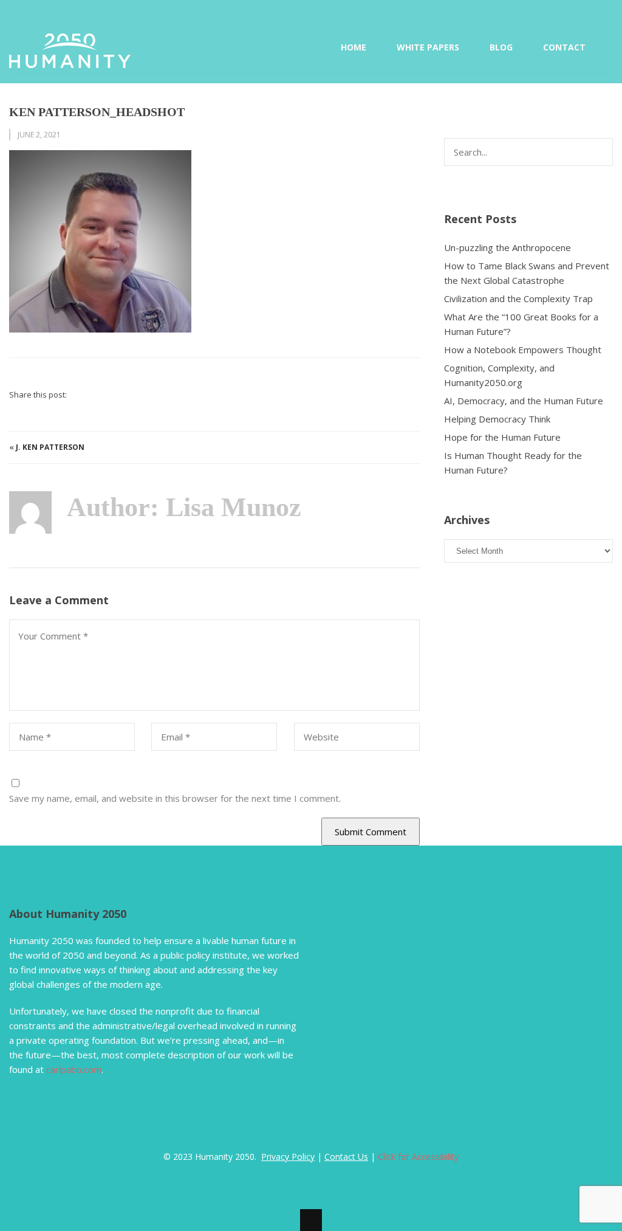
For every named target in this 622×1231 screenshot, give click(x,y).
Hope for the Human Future (502, 437)
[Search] (604, 147)
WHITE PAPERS (428, 47)
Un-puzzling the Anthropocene (507, 247)
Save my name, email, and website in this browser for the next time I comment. (175, 798)
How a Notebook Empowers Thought (522, 349)
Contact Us (346, 1156)
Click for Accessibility (418, 1156)
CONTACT (564, 47)
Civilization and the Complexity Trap (518, 298)
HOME (353, 47)
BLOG (501, 47)
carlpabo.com (73, 1069)
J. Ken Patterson (50, 447)
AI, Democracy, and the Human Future (523, 401)
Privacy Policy (288, 1156)
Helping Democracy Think (497, 419)
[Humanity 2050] (70, 61)
